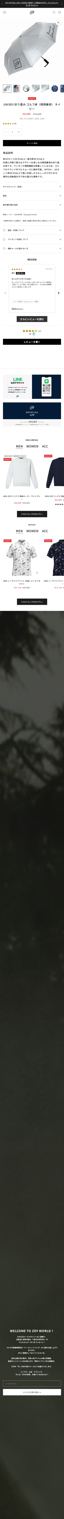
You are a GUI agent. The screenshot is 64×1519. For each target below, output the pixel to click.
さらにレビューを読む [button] (32, 319)
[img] (17, 269)
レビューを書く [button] (32, 342)
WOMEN (32, 446)
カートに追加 (32, 143)
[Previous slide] (5, 293)
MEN (19, 446)
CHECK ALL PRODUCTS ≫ (32, 514)
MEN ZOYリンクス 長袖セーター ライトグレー (21, 497)
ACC (45, 446)
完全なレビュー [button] (17, 308)
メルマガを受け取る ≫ (32, 1392)
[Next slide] (58, 293)
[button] (8, 123)
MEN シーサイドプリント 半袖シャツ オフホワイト (21, 582)
